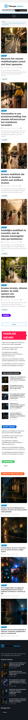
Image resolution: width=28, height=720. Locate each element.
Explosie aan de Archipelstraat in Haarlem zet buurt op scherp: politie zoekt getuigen (18, 378)
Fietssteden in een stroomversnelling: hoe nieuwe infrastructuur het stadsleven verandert (13, 119)
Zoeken (6, 315)
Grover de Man (6, 67)
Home (3, 21)
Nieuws (6, 465)
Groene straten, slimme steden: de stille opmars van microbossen (14, 292)
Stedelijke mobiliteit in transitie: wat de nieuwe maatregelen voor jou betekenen (13, 234)
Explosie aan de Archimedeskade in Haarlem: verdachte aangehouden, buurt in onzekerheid (17, 406)
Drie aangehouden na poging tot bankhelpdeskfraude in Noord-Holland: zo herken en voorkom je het (12, 354)
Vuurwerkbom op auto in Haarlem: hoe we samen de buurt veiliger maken (17, 387)
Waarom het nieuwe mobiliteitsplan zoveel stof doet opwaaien (13, 61)
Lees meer (4, 79)
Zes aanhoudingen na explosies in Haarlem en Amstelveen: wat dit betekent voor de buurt (17, 415)
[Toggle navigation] (14, 16)
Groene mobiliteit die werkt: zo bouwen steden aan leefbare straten (12, 178)
